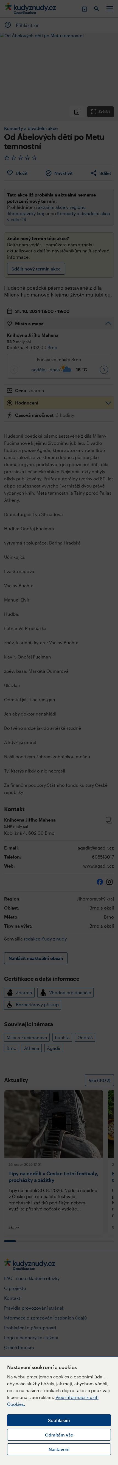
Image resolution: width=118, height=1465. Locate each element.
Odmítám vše (59, 1434)
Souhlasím (59, 1420)
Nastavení (59, 1449)
